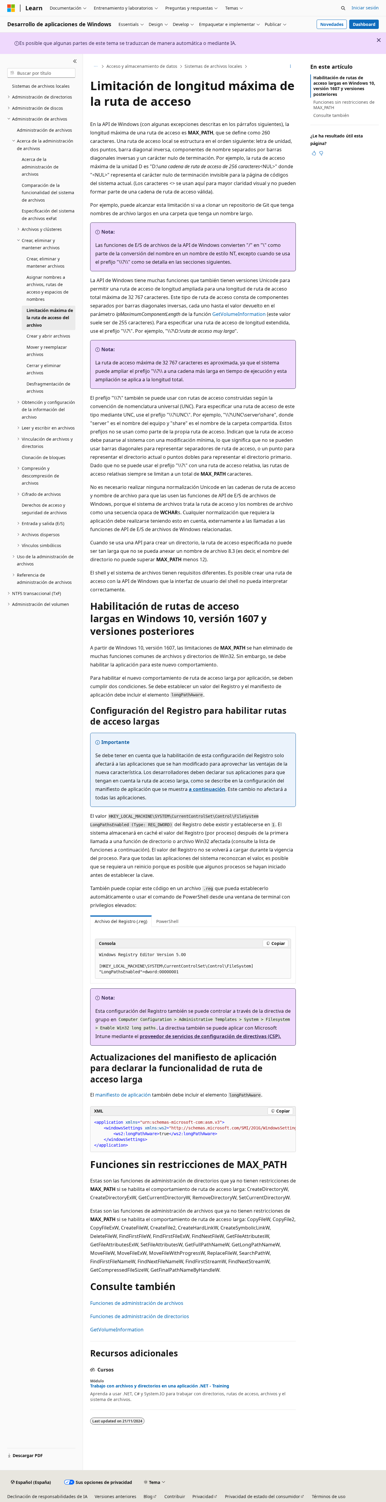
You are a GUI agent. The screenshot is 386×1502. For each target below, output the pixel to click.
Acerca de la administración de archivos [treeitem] (40, 166)
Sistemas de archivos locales (213, 66)
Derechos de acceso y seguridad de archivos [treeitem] (44, 508)
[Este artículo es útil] (314, 153)
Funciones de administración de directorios (139, 1316)
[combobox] (41, 73)
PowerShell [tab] (167, 921)
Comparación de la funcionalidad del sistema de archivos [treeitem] (48, 192)
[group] (193, 1134)
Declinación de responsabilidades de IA (47, 1496)
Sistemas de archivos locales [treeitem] (41, 86)
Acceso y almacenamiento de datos (141, 66)
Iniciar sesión (365, 8)
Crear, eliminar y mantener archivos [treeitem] (46, 262)
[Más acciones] (290, 66)
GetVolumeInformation (239, 314)
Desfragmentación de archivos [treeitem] (48, 387)
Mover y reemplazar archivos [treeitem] (47, 350)
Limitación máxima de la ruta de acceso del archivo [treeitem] (50, 317)
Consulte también (331, 115)
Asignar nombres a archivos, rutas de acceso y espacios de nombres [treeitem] (47, 288)
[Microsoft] (11, 8)
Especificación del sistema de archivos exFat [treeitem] (48, 214)
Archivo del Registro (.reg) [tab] (121, 921)
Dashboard (364, 24)
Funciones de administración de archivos (136, 1303)
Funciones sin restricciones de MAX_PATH (344, 104)
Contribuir (174, 1496)
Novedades (331, 24)
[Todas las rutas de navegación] (95, 66)
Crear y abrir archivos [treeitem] (48, 336)
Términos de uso (328, 1496)
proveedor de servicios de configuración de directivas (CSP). (210, 1036)
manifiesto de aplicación (123, 1094)
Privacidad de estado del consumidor (262, 1496)
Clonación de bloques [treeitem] (43, 457)
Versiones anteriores (115, 1496)
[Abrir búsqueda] (343, 8)
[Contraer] (75, 61)
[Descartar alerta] (379, 40)
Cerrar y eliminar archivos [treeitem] (44, 369)
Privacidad (203, 1496)
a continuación (207, 789)
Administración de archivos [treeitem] (44, 130)
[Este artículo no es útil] (321, 153)
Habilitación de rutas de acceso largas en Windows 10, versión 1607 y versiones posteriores (344, 86)
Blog (148, 1496)
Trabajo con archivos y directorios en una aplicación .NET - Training (159, 1386)
